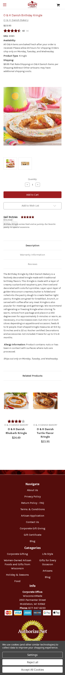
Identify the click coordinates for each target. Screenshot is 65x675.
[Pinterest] (22, 232)
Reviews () (33, 30)
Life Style (47, 553)
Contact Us (32, 522)
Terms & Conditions (32, 509)
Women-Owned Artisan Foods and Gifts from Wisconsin (17, 564)
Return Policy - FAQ (32, 502)
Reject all (32, 662)
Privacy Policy (32, 496)
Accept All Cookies (32, 669)
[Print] (16, 232)
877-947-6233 (37, 608)
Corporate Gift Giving (32, 528)
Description (32, 245)
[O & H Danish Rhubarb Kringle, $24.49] (16, 401)
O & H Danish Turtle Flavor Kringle (45, 432)
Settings (32, 655)
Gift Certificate (32, 534)
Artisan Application (32, 515)
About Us (32, 490)
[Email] (10, 232)
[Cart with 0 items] (60, 5)
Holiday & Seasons (17, 574)
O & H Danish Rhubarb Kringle (16, 431)
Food (17, 581)
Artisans (47, 570)
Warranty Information (32, 254)
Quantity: (32, 179)
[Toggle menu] (4, 4)
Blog (32, 541)
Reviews (32, 264)
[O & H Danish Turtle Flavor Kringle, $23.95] (45, 401)
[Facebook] (5, 232)
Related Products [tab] (32, 375)
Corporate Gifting (17, 553)
